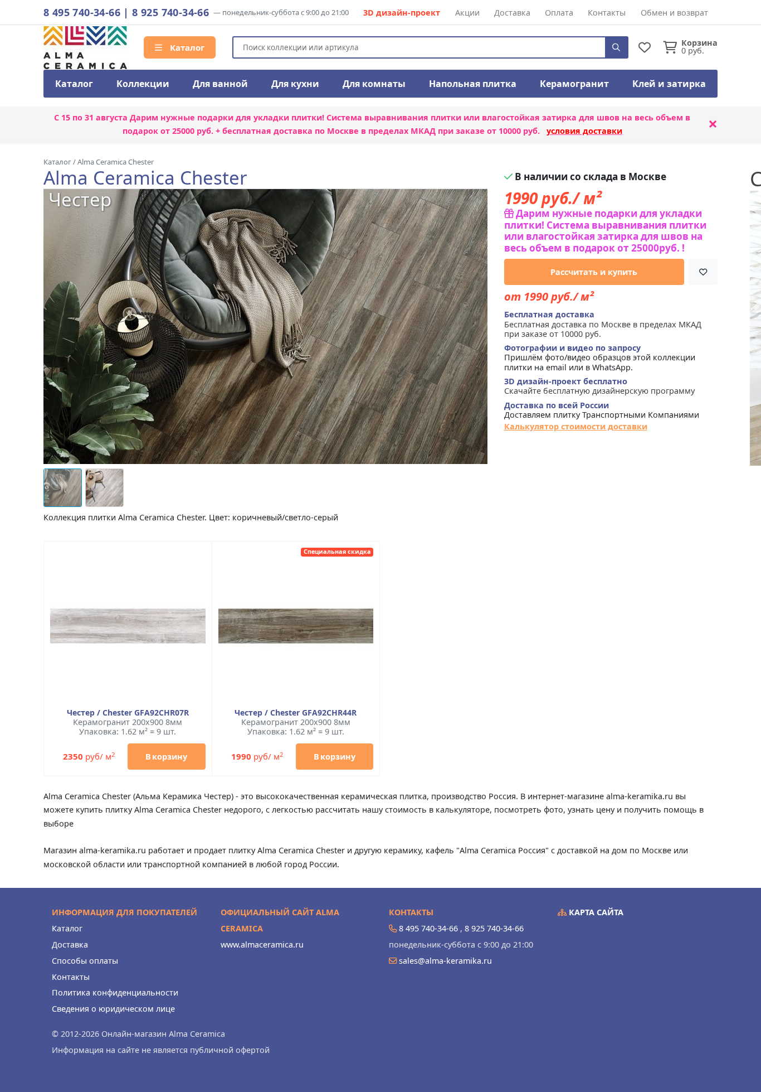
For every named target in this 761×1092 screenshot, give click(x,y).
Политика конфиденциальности (115, 992)
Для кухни (295, 84)
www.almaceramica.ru (262, 944)
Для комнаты (374, 84)
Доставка (512, 12)
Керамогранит (574, 84)
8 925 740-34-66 (170, 12)
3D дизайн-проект (401, 12)
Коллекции (142, 84)
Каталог (186, 47)
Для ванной (220, 84)
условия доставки (584, 130)
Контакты (607, 12)
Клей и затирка (669, 84)
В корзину (166, 756)
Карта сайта (595, 912)
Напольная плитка (472, 84)
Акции (467, 12)
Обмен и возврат (674, 12)
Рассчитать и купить (593, 272)
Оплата (559, 12)
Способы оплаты (85, 960)
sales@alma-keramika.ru (445, 960)
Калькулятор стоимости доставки (575, 426)
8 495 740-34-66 (81, 12)
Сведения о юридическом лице (113, 1008)
